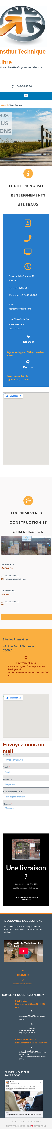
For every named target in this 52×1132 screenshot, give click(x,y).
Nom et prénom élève (13, 791)
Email (5, 767)
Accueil (4, 105)
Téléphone (8, 779)
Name (6, 754)
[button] (26, 95)
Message (7, 804)
